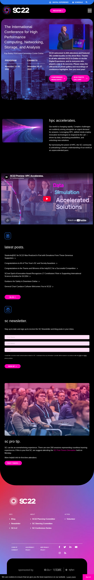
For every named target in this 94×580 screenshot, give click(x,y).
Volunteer (71, 519)
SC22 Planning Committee (43, 519)
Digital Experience (61, 2)
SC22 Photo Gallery (79, 78)
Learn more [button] (71, 577)
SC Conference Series (41, 528)
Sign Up (11, 366)
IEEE (85, 355)
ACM (80, 355)
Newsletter (15, 524)
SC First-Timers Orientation (65, 450)
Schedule (79, 2)
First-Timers (12, 463)
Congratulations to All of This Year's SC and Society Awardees (30, 263)
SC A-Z (14, 528)
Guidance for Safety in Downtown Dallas (21, 281)
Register (57, 11)
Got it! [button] (88, 577)
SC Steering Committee (42, 524)
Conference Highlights (56, 78)
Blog (12, 297)
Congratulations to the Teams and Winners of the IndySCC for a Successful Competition (40, 268)
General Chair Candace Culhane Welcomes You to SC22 (28, 286)
